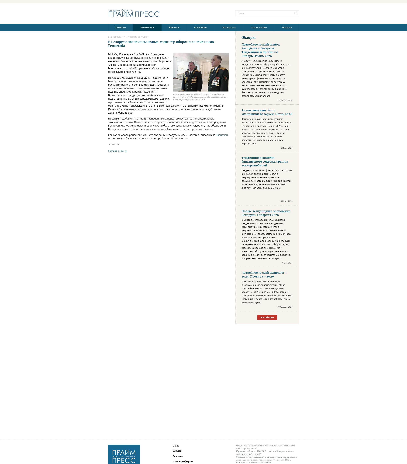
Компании (200, 27)
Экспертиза (229, 27)
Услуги (177, 451)
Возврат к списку (117, 150)
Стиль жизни (259, 27)
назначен (222, 135)
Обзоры (248, 37)
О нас (176, 445)
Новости (120, 27)
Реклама (287, 27)
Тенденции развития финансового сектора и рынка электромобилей (264, 161)
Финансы (174, 27)
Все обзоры (267, 317)
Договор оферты (183, 461)
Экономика (147, 27)
